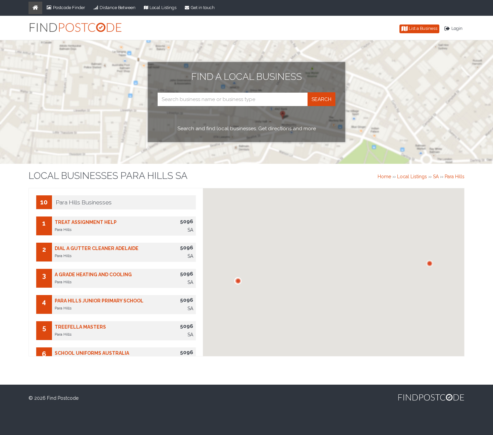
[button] (429, 263)
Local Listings (163, 7)
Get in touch (203, 7)
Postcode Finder (69, 7)
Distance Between (117, 7)
